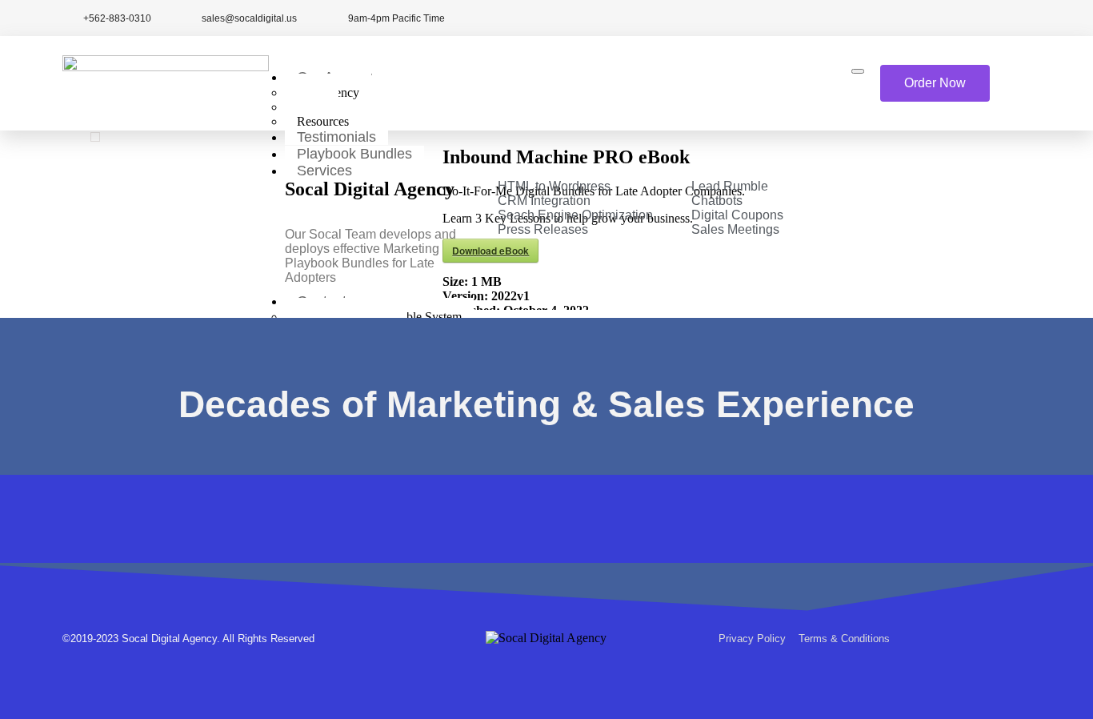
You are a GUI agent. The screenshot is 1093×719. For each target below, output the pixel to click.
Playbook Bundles (354, 154)
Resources (323, 121)
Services (324, 171)
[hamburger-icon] (857, 71)
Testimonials (336, 137)
